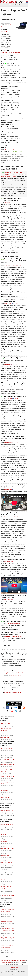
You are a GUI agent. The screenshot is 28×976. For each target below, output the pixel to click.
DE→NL (17, 623)
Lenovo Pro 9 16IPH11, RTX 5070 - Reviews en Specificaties (7, 911)
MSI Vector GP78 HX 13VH (7, 895)
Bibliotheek (4, 962)
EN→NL (18, 265)
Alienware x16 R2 (5, 754)
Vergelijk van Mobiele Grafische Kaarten (15, 673)
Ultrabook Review (9, 265)
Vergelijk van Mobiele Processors (13, 692)
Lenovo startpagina (10, 149)
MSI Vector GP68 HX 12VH (7, 777)
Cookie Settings (14, 967)
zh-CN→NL (18, 637)
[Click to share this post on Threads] (11, 707)
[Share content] (4, 708)
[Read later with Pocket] (7, 710)
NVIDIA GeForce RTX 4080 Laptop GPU (11, 52)
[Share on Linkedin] (16, 710)
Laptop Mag (7, 364)
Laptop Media (8, 442)
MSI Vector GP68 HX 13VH (7, 764)
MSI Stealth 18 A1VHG (6, 871)
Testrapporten (17, 5)
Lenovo (9, 962)
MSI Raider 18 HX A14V (6, 855)
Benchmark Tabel (16, 675)
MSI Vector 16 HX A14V (6, 737)
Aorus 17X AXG (4, 841)
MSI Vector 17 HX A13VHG (7, 848)
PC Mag (10, 398)
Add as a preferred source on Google (15, 703)
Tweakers (7, 202)
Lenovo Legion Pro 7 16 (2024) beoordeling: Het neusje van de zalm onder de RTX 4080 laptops (13, 175)
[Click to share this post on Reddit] (23, 707)
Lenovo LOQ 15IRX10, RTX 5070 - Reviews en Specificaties (7, 947)
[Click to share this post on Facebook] (7, 707)
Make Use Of (7, 303)
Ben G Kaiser (8, 561)
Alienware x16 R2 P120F (6, 748)
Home (9, 5)
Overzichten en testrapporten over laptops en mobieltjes (13, 960)
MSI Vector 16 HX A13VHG (7, 759)
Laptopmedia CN (9, 637)
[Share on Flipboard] (11, 710)
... (26, 5)
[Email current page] (20, 710)
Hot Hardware (8, 517)
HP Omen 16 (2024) (5, 734)
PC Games (11, 623)
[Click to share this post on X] (19, 707)
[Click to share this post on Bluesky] (15, 707)
